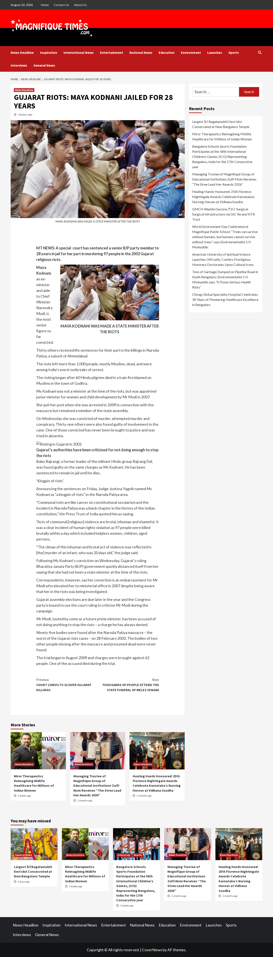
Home (45, 5)
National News (140, 52)
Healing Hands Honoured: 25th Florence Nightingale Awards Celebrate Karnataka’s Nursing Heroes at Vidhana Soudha (223, 196)
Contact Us (61, 5)
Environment (191, 52)
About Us (80, 5)
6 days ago (23, 881)
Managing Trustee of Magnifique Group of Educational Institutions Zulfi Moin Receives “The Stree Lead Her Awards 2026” (97, 785)
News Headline (22, 52)
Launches (214, 52)
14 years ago (25, 114)
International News (79, 52)
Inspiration (48, 52)
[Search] (259, 52)
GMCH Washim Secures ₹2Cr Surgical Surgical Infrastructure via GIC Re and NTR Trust (223, 214)
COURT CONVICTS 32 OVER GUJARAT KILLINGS (63, 684)
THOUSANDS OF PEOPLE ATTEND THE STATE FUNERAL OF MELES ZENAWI (130, 684)
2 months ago (84, 800)
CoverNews (152, 949)
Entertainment (111, 52)
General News (44, 65)
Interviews (19, 65)
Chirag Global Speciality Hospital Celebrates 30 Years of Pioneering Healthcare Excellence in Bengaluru (225, 299)
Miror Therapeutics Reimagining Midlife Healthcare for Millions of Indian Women (222, 136)
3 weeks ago (24, 795)
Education (166, 52)
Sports (233, 52)
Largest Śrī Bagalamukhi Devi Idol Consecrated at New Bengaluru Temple (220, 124)
